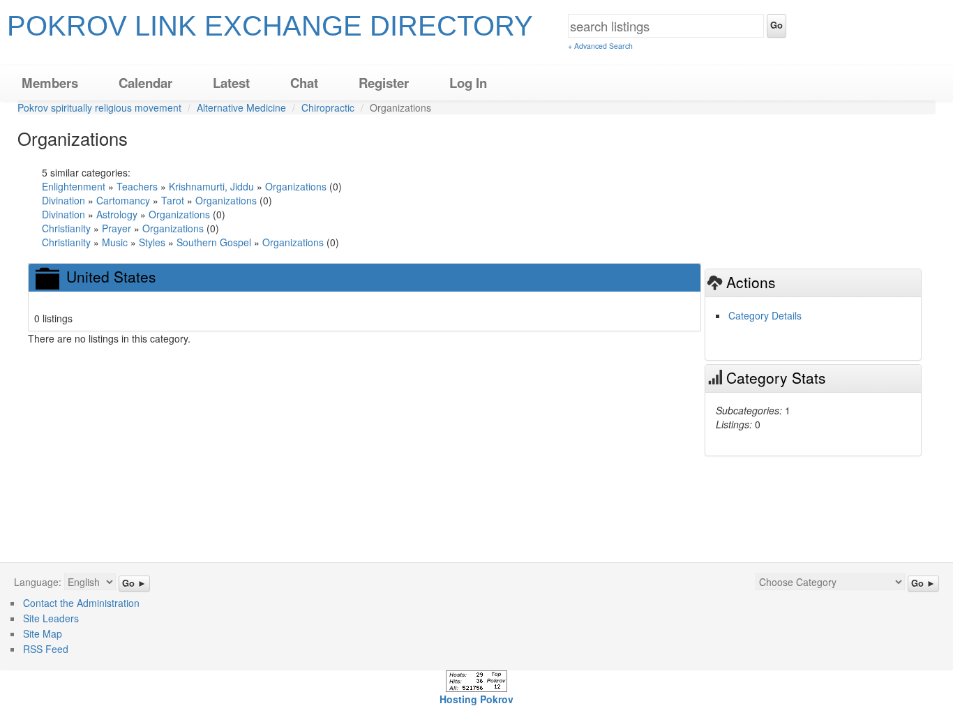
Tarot (172, 200)
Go (776, 25)
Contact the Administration (81, 603)
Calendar (145, 82)
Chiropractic (327, 107)
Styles (153, 242)
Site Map (42, 633)
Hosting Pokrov (476, 699)
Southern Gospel (215, 242)
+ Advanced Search (600, 45)
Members (50, 82)
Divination (63, 200)
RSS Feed (45, 649)
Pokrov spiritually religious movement (99, 107)
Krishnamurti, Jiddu (211, 186)
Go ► (134, 583)
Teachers (137, 186)
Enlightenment (73, 186)
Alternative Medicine (241, 107)
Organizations (296, 186)
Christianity (66, 228)
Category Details (765, 315)
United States (111, 276)
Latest (231, 82)
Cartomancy (124, 200)
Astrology (116, 214)
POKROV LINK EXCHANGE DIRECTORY (270, 25)
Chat (304, 82)
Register (384, 82)
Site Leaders (51, 618)
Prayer (118, 228)
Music (115, 242)
